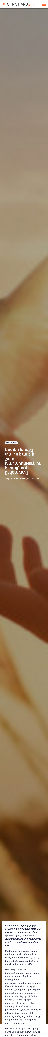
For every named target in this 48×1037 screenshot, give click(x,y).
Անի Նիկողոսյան (22, 478)
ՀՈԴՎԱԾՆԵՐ (11, 442)
